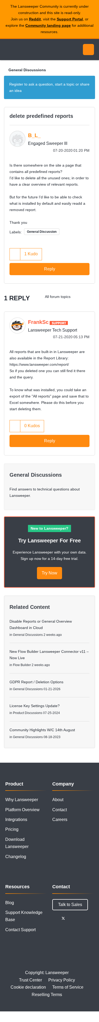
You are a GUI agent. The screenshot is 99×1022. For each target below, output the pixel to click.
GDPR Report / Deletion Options (36, 682)
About (57, 799)
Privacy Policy (61, 980)
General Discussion (41, 232)
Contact (59, 809)
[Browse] (8, 49)
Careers (59, 819)
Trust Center (30, 980)
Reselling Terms (47, 994)
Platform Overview (22, 809)
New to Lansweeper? (49, 528)
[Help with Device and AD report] (89, 297)
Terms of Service (67, 987)
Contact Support (20, 929)
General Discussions (27, 70)
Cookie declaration (28, 987)
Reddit (35, 19)
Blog (9, 902)
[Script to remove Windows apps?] (79, 297)
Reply (49, 269)
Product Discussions (27, 713)
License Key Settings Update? (35, 706)
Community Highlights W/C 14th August (42, 730)
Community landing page (48, 25)
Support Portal (70, 19)
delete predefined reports (41, 116)
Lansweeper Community (29, 49)
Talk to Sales (70, 904)
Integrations (16, 819)
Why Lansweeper (21, 799)
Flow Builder (22, 665)
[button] (15, 254)
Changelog (15, 856)
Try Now (49, 573)
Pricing (11, 829)
